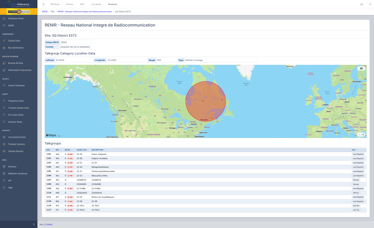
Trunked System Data (18, 108)
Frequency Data (16, 101)
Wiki (82, 4)
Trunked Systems (16, 144)
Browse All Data (15, 63)
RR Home (55, 4)
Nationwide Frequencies (19, 70)
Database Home (16, 18)
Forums (69, 4)
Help (10, 187)
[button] (361, 4)
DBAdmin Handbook (17, 173)
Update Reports (15, 151)
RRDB (44, 11)
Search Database (16, 85)
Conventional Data (17, 137)
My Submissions (16, 47)
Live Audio (96, 4)
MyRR (11, 25)
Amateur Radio (15, 122)
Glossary (12, 166)
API (9, 180)
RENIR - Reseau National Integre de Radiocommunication (85, 11)
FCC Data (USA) (16, 115)
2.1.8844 (48, 224)
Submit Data (14, 40)
